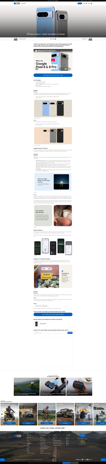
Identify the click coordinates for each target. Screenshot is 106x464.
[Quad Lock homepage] (17, 4)
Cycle (28, 440)
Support (82, 0)
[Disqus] (53, 352)
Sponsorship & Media (57, 445)
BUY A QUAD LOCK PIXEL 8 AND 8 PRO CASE (53, 314)
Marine (28, 445)
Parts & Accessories (31, 453)
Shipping (84, 3)
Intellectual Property (57, 440)
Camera (28, 451)
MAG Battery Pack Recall (45, 453)
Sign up (2, 459)
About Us (55, 437)
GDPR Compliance (43, 445)
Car (27, 438)
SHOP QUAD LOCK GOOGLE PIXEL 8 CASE (53, 75)
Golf (28, 448)
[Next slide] (104, 414)
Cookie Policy (42, 443)
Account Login (43, 440)
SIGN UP (70, 332)
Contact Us (42, 438)
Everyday (29, 443)
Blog (54, 438)
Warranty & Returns (44, 448)
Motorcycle (29, 437)
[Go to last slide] (2, 414)
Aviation (28, 446)
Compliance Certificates (44, 446)
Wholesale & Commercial (58, 443)
